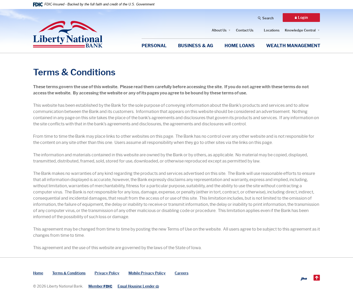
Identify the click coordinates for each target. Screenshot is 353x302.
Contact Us (245, 30)
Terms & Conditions (69, 273)
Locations (272, 30)
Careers (181, 273)
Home (38, 273)
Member (100, 286)
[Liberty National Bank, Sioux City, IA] (67, 30)
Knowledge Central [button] (300, 30)
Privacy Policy (107, 273)
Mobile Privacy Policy (147, 273)
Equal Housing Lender (137, 286)
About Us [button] (219, 30)
